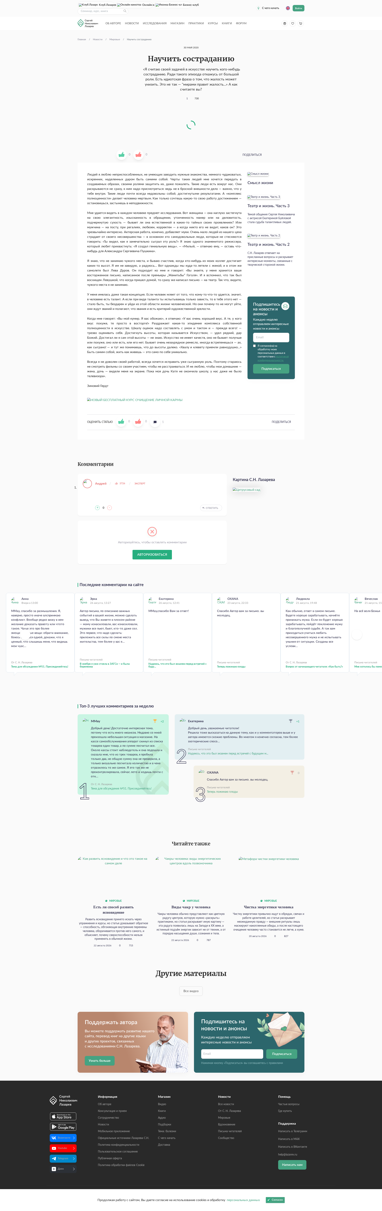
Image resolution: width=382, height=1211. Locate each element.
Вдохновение (226, 1124)
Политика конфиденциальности (118, 1145)
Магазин (177, 23)
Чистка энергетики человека (268, 907)
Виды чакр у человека (191, 907)
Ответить (212, 508)
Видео (162, 1104)
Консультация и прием (112, 1111)
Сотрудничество (108, 1117)
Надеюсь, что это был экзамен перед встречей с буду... (177, 665)
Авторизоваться (152, 554)
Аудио (162, 1117)
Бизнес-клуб (187, 5)
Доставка (164, 1145)
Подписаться (271, 368)
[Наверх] (375, 1169)
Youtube (62, 1148)
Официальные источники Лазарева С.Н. (123, 1138)
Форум (241, 23)
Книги (227, 23)
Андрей (100, 483)
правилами (276, 1063)
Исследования (155, 23)
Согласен (277, 1200)
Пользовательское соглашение (118, 1151)
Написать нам (292, 1164)
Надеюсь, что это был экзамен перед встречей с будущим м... (228, 753)
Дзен (61, 1169)
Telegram (63, 1158)
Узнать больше (100, 1060)
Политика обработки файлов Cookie (121, 1165)
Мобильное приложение (114, 1131)
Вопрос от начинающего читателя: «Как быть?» (314, 667)
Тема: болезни (167, 1131)
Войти (298, 8)
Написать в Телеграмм (292, 1131)
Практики (196, 23)
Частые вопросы (288, 1104)
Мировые (115, 901)
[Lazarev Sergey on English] (288, 8)
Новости (132, 23)
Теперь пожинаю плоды (231, 667)
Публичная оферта (110, 1158)
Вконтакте (64, 1138)
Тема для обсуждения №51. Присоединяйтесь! (39, 667)
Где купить (285, 1111)
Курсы (213, 23)
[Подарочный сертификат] (285, 23)
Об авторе (113, 23)
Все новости (226, 1104)
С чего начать (270, 8)
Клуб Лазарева (106, 5)
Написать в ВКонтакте (292, 1147)
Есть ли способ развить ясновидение (113, 909)
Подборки (164, 1124)
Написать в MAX (289, 1139)
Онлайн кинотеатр (147, 5)
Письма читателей (230, 1131)
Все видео (191, 991)
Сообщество (226, 1138)
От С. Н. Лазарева (229, 1111)
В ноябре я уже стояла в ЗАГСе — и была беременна (105, 665)
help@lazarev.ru (287, 1154)
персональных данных (243, 1200)
